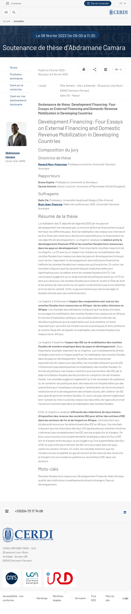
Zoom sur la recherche (16, 87)
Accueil (6, 21)
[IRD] (60, 578)
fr (121, 3)
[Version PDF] (105, 69)
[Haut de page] (5, 609)
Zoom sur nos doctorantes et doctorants (18, 100)
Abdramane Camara (12, 154)
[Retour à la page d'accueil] (118, 12)
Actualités (19, 21)
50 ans (13, 67)
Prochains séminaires (16, 76)
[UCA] (32, 578)
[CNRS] (11, 578)
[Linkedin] (125, 512)
